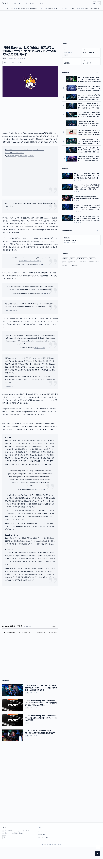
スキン (32, 3)
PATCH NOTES (94, 262)
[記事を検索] (94, 3)
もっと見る (98, 72)
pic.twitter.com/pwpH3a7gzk (30, 261)
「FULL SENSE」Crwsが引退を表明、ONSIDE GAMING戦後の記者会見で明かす (40, 731)
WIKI (65, 262)
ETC (65, 258)
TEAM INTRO (81, 258)
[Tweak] (97, 853)
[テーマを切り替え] (99, 3)
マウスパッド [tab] (41, 633)
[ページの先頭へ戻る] (98, 847)
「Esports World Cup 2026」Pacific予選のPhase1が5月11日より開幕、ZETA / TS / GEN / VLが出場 (41, 717)
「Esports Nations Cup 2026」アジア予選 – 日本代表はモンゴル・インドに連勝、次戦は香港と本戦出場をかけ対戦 (41, 687)
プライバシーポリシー (44, 838)
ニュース (17, 3)
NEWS (4, 58)
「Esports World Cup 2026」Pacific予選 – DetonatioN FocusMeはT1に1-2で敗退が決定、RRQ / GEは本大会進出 (41, 702)
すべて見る (54, 626)
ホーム (40, 831)
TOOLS (91, 258)
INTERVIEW (76, 265)
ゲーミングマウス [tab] (9, 633)
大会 (25, 3)
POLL (72, 258)
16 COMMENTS (21, 58)
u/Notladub (11, 156)
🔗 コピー (20, 62)
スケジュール (94, 8)
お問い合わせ (42, 834)
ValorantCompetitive (26, 156)
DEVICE (83, 262)
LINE (13, 62)
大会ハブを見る (97, 230)
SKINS (66, 265)
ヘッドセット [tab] (53, 633)
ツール (39, 3)
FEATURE (73, 262)
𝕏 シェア (6, 62)
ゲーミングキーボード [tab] (26, 633)
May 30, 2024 (39, 264)
